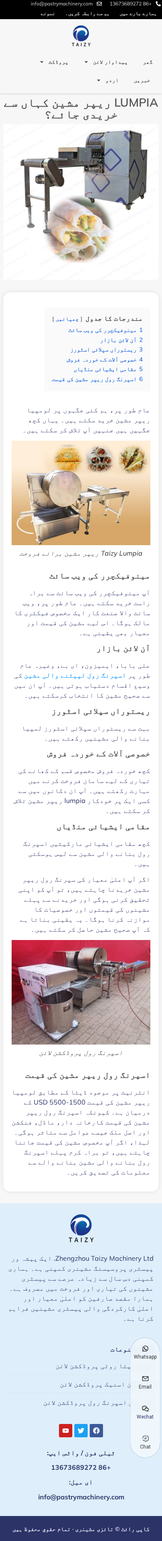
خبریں (142, 80)
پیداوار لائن (110, 61)
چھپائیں (67, 318)
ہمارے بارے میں (138, 13)
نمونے (48, 13)
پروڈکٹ (59, 61)
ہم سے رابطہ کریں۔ (87, 13)
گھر (148, 61)
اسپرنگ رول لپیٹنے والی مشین (75, 675)
